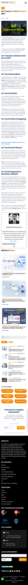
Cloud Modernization (7, 298)
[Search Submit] (2, 337)
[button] (12, 346)
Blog (2, 495)
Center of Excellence (7, 502)
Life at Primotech (6, 504)
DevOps (3, 469)
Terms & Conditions (18, 580)
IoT (2, 481)
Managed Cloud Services (8, 474)
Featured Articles (6, 325)
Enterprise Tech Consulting (9, 483)
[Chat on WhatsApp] (2, 579)
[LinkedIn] (14, 246)
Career (3, 499)
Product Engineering (7, 476)
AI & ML (3, 465)
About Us (4, 492)
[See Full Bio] (17, 241)
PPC (3, 272)
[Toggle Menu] (26, 2)
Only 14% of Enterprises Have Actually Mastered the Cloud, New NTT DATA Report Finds (13, 301)
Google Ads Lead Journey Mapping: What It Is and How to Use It (13, 274)
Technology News (9, 272)
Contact (3, 497)
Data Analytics (5, 467)
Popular (11, 342)
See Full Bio (13, 241)
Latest (4, 342)
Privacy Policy (8, 580)
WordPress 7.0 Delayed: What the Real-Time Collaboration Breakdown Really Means (14, 327)
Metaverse (4, 479)
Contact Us (14, 582)
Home (3, 490)
